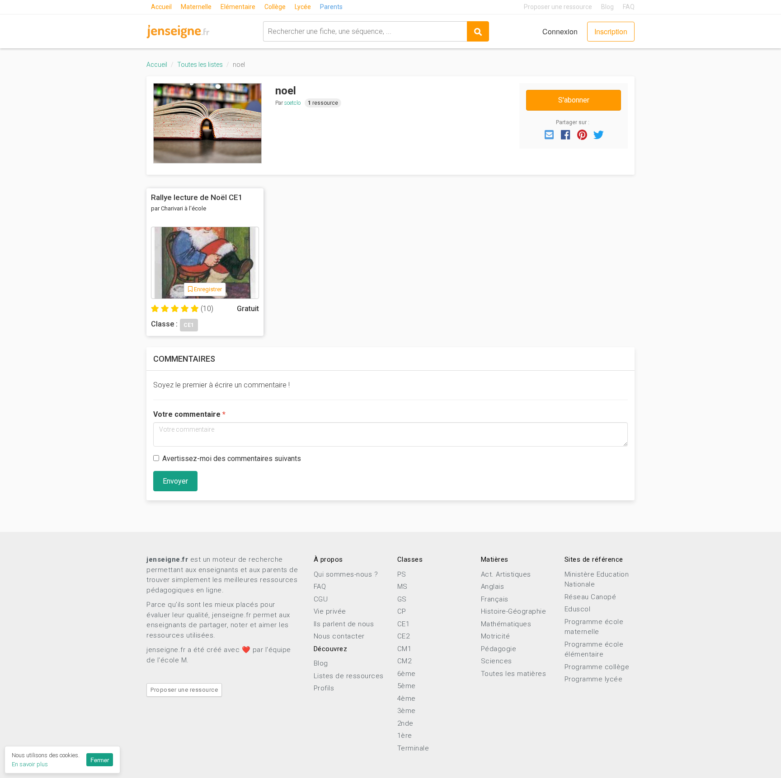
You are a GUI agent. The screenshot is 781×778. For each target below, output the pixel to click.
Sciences (496, 661)
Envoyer (175, 481)
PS (401, 574)
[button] (549, 134)
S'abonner (573, 100)
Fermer (99, 759)
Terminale (413, 748)
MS (402, 586)
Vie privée (330, 611)
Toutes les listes (200, 64)
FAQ (629, 6)
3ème (406, 711)
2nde (405, 723)
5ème (406, 686)
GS (402, 599)
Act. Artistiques (506, 574)
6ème (406, 674)
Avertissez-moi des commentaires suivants (231, 458)
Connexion (560, 31)
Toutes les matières (513, 674)
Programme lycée (594, 679)
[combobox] (365, 31)
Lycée (303, 6)
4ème (406, 698)
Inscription (610, 31)
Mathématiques (506, 624)
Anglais (492, 586)
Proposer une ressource (558, 6)
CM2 (404, 661)
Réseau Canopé (590, 597)
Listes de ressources (349, 676)
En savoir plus (30, 764)
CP (401, 611)
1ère (404, 735)
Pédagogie (499, 649)
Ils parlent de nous (344, 624)
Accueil (161, 6)
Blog (607, 6)
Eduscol (578, 609)
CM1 (404, 649)
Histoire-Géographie (513, 611)
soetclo (292, 103)
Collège (275, 6)
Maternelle (196, 6)
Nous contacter (339, 636)
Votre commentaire (187, 414)
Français (494, 599)
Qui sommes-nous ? (346, 574)
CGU (321, 599)
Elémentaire (238, 6)
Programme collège (597, 667)
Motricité (495, 636)
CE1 (403, 624)
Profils (324, 688)
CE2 (403, 636)
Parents (331, 6)
